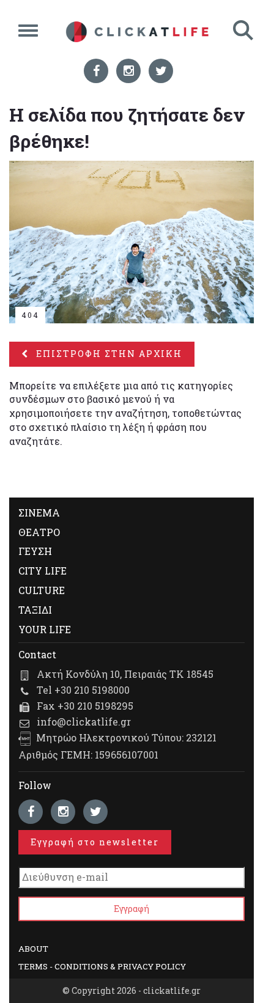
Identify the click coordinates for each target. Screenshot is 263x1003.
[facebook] (96, 71)
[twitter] (161, 71)
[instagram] (128, 71)
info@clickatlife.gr (84, 721)
